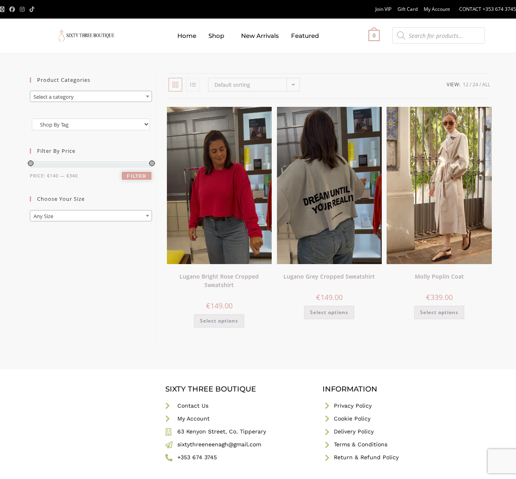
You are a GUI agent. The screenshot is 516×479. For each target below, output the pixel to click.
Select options (219, 320)
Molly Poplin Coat (439, 276)
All (486, 84)
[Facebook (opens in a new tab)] (12, 9)
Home (186, 36)
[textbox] (91, 96)
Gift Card (407, 9)
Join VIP (383, 9)
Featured (305, 36)
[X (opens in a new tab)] (3, 9)
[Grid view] (175, 85)
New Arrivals (260, 36)
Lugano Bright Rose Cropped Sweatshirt (219, 281)
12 (465, 84)
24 (475, 84)
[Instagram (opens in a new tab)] (22, 9)
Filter (136, 176)
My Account (437, 9)
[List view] (193, 85)
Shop (216, 36)
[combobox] (91, 96)
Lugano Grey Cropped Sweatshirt (329, 276)
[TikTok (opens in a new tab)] (32, 9)
